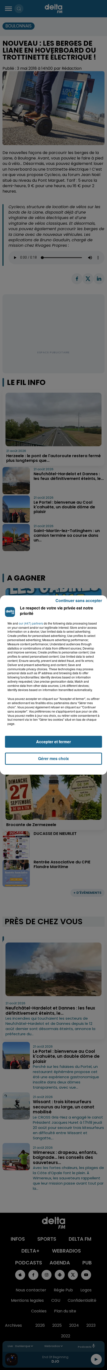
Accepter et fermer (53, 741)
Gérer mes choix (53, 758)
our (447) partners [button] (31, 623)
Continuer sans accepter (78, 600)
